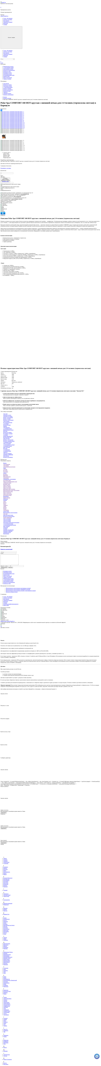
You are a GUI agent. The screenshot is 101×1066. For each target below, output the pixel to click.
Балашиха (5, 867)
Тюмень (5, 1025)
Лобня (4, 938)
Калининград (6, 919)
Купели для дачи (7, 98)
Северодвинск (6, 1003)
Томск (4, 1023)
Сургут (5, 1013)
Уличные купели (7, 93)
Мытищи (5, 948)
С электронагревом (7, 87)
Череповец (5, 1042)
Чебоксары (5, 1040)
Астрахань (5, 863)
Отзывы (5, 24)
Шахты (5, 1047)
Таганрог (5, 1018)
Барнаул (5, 868)
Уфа (4, 1031)
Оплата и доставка (7, 19)
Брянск (5, 874)
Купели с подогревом (8, 94)
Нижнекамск (6, 955)
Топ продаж (6, 83)
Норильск (5, 964)
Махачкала (5, 944)
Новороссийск (6, 960)
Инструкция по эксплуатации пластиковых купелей (18, 588)
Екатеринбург (6, 899)
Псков (4, 984)
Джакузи (5, 92)
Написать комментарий (6, 549)
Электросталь (6, 1054)
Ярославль (5, 1064)
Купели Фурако (7, 91)
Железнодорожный (7, 903)
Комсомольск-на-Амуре (8, 925)
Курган (5, 932)
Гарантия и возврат (7, 22)
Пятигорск (5, 986)
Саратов (5, 1001)
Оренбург (5, 970)
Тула (4, 1024)
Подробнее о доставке (6, 168)
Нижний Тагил (6, 958)
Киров (4, 922)
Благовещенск (6, 872)
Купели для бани (7, 88)
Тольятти (5, 1022)
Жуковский (6, 904)
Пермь (4, 977)
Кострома (5, 927)
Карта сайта (6, 605)
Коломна (5, 924)
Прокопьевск (6, 982)
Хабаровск (5, 1035)
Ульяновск (5, 1030)
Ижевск (5, 909)
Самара (5, 997)
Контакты (5, 23)
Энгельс (5, 1055)
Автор (2, 552)
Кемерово (5, 921)
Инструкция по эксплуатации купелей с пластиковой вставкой (21, 590)
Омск (4, 969)
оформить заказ (5, 181)
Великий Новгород (7, 878)
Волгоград (5, 883)
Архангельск (6, 862)
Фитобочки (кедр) (7, 73)
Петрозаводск (6, 979)
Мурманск (5, 947)
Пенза (4, 976)
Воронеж (5, 886)
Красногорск (6, 929)
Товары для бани (7, 78)
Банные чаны (6, 76)
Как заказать (6, 20)
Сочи (4, 1008)
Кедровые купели (7, 72)
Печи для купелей (7, 77)
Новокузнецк (6, 959)
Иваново (5, 908)
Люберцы (5, 940)
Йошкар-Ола (6, 914)
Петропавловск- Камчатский (10, 980)
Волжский (5, 884)
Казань (5, 917)
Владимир (5, 881)
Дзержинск (6, 893)
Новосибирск (6, 962)
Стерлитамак (6, 1012)
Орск (4, 973)
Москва (5, 946)
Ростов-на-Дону (7, 991)
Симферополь (6, 1006)
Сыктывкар (6, 1014)
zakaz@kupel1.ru (4, 16)
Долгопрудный (6, 895)
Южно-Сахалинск (7, 1059)
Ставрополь (6, 1009)
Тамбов (5, 1019)
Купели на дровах (7, 84)
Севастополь (6, 1002)
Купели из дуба (7, 71)
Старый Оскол (6, 1011)
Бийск (4, 870)
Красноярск (6, 931)
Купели (5, 97)
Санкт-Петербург (7, 998)
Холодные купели (7, 86)
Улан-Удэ (5, 1029)
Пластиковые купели (8, 69)
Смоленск (5, 1007)
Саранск (5, 999)
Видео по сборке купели (12, 591)
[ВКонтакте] (1, 110)
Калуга (5, 920)
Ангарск (5, 859)
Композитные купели (8, 66)
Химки (5, 1036)
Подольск (5, 981)
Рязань (4, 993)
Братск (4, 873)
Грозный (5, 890)
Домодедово (6, 896)
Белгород (5, 869)
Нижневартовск (7, 954)
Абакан (5, 858)
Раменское (5, 990)
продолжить (3, 812)
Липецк (5, 937)
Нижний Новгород (7, 957)
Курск (4, 934)
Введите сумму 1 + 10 (6, 566)
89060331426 (4, 621)
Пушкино (5, 985)
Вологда (5, 885)
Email (2, 553)
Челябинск (5, 1041)
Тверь (4, 1020)
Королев (5, 926)
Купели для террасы (8, 89)
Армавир (5, 861)
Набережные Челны (8, 952)
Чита (4, 1043)
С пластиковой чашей (8, 67)
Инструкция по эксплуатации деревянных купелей (18, 589)
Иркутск (5, 910)
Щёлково (5, 1051)
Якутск (5, 1063)
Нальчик (5, 953)
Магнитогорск (6, 943)
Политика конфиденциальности (10, 604)
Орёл (4, 971)
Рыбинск (5, 992)
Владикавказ (6, 880)
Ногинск (5, 963)
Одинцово (5, 968)
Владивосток (6, 879)
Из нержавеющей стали (8, 75)
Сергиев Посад (6, 1004)
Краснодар (5, 930)
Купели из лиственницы (9, 70)
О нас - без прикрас (7, 18)
